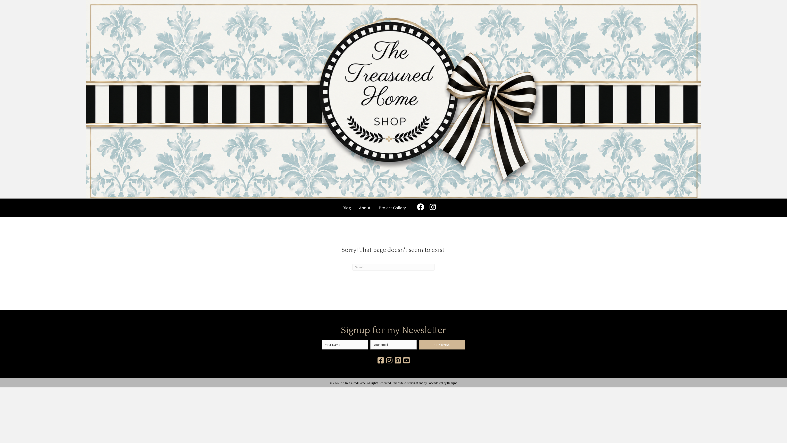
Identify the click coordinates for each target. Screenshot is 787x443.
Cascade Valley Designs (442, 383)
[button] (420, 207)
